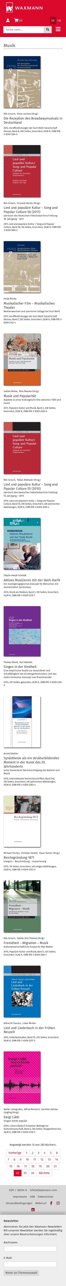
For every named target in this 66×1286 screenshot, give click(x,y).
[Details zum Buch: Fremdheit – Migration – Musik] (33, 906)
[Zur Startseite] (24, 7)
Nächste (44, 1173)
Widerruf (40, 1203)
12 (42, 1159)
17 (25, 1166)
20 (47, 1166)
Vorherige (14, 1153)
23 (25, 1173)
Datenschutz (45, 1196)
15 (10, 1166)
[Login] (8, 20)
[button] (58, 29)
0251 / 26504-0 (18, 1190)
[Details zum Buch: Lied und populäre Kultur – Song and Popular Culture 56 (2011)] (33, 171)
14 (56, 1159)
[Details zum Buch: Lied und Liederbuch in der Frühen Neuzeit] (33, 991)
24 (32, 1173)
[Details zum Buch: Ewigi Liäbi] (33, 1077)
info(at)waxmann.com (43, 1190)
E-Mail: (8, 1257)
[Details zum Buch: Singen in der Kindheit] (33, 631)
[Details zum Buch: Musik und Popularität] (33, 359)
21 (55, 1166)
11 (34, 1159)
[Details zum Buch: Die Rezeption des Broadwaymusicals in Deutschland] (33, 82)
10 (27, 1159)
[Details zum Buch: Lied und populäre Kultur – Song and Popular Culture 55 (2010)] (33, 448)
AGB (32, 1196)
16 (18, 1166)
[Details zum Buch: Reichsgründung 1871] (33, 821)
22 (17, 1173)
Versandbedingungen (19, 1203)
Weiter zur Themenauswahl (21, 1272)
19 (40, 1166)
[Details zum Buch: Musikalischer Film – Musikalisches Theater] (33, 267)
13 (49, 1159)
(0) (21, 20)
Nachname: (11, 1242)
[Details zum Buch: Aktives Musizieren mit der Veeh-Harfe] (33, 543)
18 (32, 1166)
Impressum (20, 1196)
